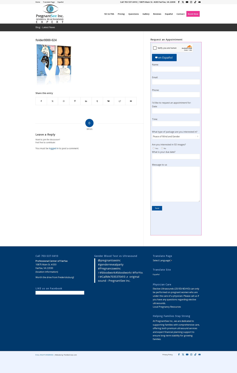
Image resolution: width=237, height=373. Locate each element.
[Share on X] (52, 101)
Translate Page (49, 2)
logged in (54, 148)
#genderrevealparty (110, 264)
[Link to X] (183, 2)
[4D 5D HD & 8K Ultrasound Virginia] (50, 13)
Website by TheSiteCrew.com (66, 355)
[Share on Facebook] (41, 101)
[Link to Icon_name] (195, 2)
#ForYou (138, 272)
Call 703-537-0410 (128, 2)
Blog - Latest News (45, 27)
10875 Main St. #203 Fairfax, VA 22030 (157, 2)
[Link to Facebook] (179, 2)
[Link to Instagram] (191, 2)
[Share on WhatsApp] (63, 101)
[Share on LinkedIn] (86, 101)
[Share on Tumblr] (97, 101)
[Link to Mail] (199, 2)
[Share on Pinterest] (75, 101)
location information (46, 271)
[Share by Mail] (130, 101)
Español (61, 2)
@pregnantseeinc (109, 260)
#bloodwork (107, 272)
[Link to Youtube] (187, 2)
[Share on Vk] (108, 101)
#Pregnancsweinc (109, 268)
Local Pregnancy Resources (167, 306)
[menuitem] (39, 2)
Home (38, 2)
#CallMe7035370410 (112, 277)
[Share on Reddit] (119, 101)
